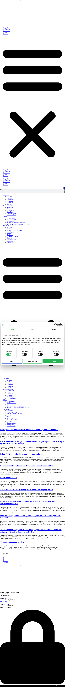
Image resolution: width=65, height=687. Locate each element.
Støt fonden (6, 31)
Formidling (10, 201)
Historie (9, 233)
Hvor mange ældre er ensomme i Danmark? (18, 224)
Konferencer (10, 235)
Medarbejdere (10, 232)
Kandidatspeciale (11, 213)
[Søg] (64, 191)
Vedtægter (9, 238)
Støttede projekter (8, 205)
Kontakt (5, 34)
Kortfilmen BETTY (8, 478)
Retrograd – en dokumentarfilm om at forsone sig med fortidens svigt (30, 429)
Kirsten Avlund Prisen (13, 236)
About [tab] (54, 329)
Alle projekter (10, 207)
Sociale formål (10, 199)
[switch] (24, 354)
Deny (11, 361)
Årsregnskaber (11, 241)
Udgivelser (6, 28)
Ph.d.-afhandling (11, 215)
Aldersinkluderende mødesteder (14, 542)
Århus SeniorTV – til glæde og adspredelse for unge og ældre (26, 489)
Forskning (9, 198)
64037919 (6, 604)
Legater (9, 204)
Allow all (53, 361)
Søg (1, 189)
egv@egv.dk (3, 601)
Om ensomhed (11, 218)
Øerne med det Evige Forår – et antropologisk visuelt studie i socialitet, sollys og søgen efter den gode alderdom (31, 530)
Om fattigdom (10, 221)
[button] (32, 102)
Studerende (10, 202)
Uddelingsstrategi (11, 239)
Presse (5, 32)
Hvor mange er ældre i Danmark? (16, 222)
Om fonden (6, 225)
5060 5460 (7, 598)
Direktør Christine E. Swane (14, 230)
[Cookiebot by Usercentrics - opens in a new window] (55, 324)
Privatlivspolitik (11, 242)
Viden (5, 216)
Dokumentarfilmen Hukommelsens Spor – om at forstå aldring (27, 466)
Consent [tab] (11, 329)
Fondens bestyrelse (12, 228)
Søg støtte (6, 195)
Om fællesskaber (11, 219)
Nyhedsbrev (6, 29)
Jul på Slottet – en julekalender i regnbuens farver (22, 454)
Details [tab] (32, 329)
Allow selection (32, 361)
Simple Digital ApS (61, 686)
